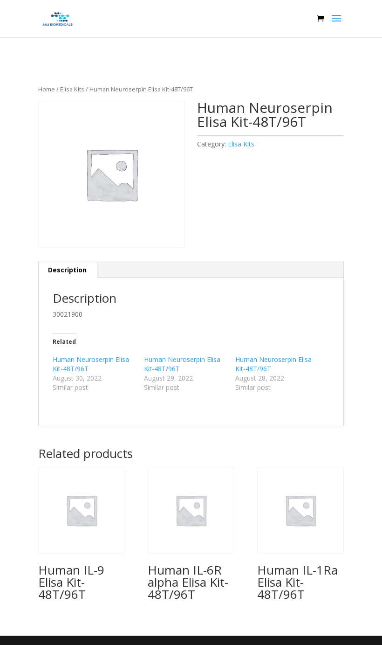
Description (67, 269)
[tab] (67, 270)
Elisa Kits (72, 89)
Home (46, 89)
